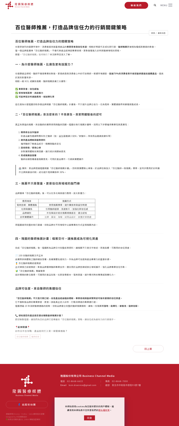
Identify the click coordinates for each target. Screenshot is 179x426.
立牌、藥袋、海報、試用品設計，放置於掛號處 (67, 216)
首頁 (153, 33)
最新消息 (162, 33)
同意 (89, 418)
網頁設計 (23, 416)
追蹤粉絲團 (29, 404)
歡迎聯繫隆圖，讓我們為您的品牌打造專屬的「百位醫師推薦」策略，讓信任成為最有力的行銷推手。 (65, 319)
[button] (155, 5)
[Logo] (19, 5)
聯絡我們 (136, 5)
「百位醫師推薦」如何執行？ (36, 54)
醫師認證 (35, 336)
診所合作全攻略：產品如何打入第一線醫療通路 (40, 331)
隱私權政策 (104, 410)
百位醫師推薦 (22, 336)
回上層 (148, 348)
